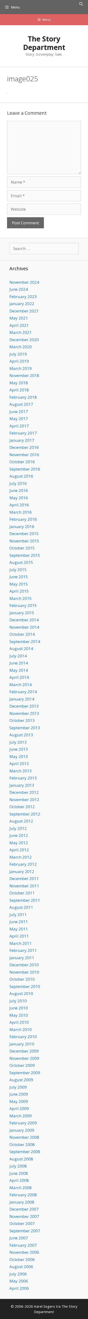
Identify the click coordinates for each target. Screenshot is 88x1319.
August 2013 (21, 734)
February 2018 (23, 397)
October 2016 (22, 461)
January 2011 (21, 957)
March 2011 (20, 943)
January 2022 (21, 303)
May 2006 (18, 1281)
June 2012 (18, 835)
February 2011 (23, 950)
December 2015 (24, 533)
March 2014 (20, 684)
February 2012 (23, 864)
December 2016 (24, 447)
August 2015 (21, 562)
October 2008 (22, 1144)
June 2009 (18, 1094)
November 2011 (24, 886)
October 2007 (22, 1223)
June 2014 (18, 663)
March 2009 (20, 1115)
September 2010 (24, 986)
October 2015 (22, 548)
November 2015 (24, 541)
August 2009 (21, 1079)
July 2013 (18, 742)
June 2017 (18, 411)
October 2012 (22, 806)
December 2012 (24, 792)
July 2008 (18, 1166)
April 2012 (19, 849)
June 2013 (18, 749)
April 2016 (19, 505)
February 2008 (23, 1194)
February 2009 (23, 1123)
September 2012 (24, 814)
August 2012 (21, 821)
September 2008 (24, 1151)
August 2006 (21, 1266)
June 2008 (18, 1173)
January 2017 (21, 440)
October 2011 (22, 893)
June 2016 (18, 490)
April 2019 (19, 361)
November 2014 (24, 627)
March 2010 (20, 1029)
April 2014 (19, 677)
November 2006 (24, 1252)
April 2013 (19, 763)
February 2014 (23, 691)
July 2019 (18, 354)
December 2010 (24, 964)
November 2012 (24, 799)
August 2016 (21, 476)
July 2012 (18, 828)
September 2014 (24, 641)
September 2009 (24, 1072)
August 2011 (21, 907)
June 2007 (18, 1238)
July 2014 (18, 656)
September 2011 (24, 900)
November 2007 (24, 1216)
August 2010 (21, 993)
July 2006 (18, 1274)
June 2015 (18, 576)
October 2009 (22, 1065)
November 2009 (24, 1058)
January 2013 (21, 785)
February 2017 (23, 433)
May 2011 (18, 929)
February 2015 (23, 605)
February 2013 (23, 778)
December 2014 (24, 620)
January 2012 (21, 871)
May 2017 (18, 418)
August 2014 (21, 648)
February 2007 (23, 1245)
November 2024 (24, 282)
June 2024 (18, 289)
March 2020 (20, 346)
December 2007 (24, 1209)
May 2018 (18, 382)
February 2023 (23, 296)
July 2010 (18, 1001)
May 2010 (18, 1015)
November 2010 (24, 972)
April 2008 (19, 1180)
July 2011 (18, 914)
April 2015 (19, 591)
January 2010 (21, 1044)
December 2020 (24, 339)
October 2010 (22, 979)
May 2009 (18, 1101)
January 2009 (21, 1130)
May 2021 (18, 318)
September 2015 (24, 555)
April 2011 (19, 936)
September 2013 (24, 727)
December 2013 (24, 706)
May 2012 (18, 842)
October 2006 (22, 1259)
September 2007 (24, 1230)
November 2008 (24, 1137)
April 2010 (19, 1022)
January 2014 (21, 699)
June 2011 (18, 921)
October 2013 (22, 720)
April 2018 (19, 390)
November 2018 (24, 375)
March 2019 (20, 368)
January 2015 (21, 612)
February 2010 (23, 1036)
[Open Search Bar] (81, 4)
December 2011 (24, 878)
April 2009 (19, 1108)
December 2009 (24, 1051)
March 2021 (20, 332)
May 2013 (18, 756)
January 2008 (21, 1202)
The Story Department (44, 43)
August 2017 (21, 404)
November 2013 (24, 713)
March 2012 (20, 857)
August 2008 (21, 1159)
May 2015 (18, 584)
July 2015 (18, 569)
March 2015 (20, 598)
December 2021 (24, 311)
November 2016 (24, 454)
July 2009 (18, 1087)
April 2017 (19, 426)
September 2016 (24, 469)
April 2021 (19, 325)
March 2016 (20, 512)
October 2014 (22, 634)
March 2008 (20, 1187)
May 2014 (18, 670)
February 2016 (23, 519)
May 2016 (18, 497)
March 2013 (20, 771)
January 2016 (21, 526)
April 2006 (19, 1288)
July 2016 (18, 483)
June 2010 (18, 1008)
